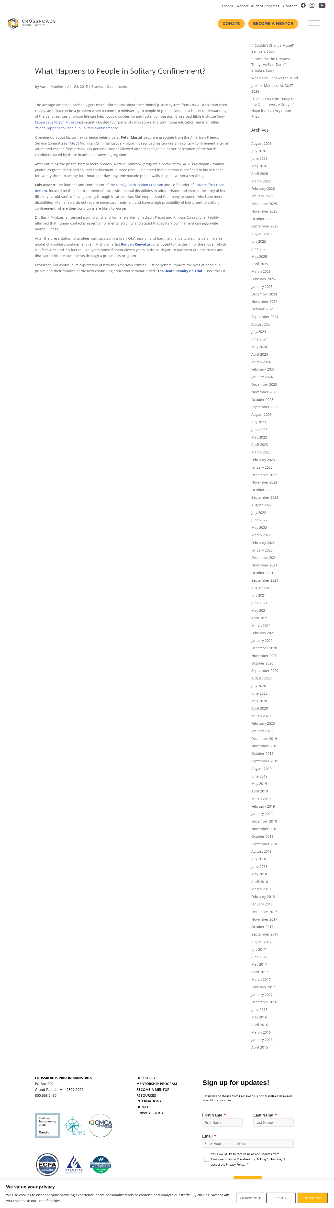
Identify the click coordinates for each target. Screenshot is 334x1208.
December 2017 (264, 911)
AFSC (74, 143)
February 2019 (263, 806)
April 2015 (259, 1047)
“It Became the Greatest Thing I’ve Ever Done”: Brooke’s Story (270, 64)
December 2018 (264, 821)
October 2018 (262, 836)
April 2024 (259, 354)
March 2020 (261, 715)
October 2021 (262, 572)
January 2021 (262, 640)
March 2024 (261, 362)
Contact (290, 6)
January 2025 (262, 286)
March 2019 (261, 798)
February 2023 (263, 459)
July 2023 (258, 422)
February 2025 (263, 279)
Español (226, 6)
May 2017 (259, 964)
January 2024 (262, 376)
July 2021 (258, 595)
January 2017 (262, 994)
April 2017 (259, 972)
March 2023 (261, 452)
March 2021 (261, 625)
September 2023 (264, 407)
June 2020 (259, 693)
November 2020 (264, 655)
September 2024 (264, 316)
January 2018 (262, 904)
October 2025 (262, 218)
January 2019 (262, 813)
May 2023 (259, 437)
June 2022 (259, 520)
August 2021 (261, 588)
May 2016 (259, 1017)
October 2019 (262, 753)
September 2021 (264, 580)
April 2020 (259, 708)
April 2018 (259, 881)
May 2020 (259, 701)
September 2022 (264, 497)
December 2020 (264, 648)
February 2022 (263, 542)
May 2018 (259, 874)
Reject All (281, 1198)
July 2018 (258, 859)
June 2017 (259, 957)
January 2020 (262, 731)
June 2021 (259, 602)
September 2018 (264, 844)
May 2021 (259, 610)
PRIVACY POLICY (149, 1112)
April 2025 (259, 263)
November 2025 (264, 211)
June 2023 (259, 429)
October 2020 (262, 663)
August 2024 (261, 324)
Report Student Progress (258, 6)
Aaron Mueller (51, 86)
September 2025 (264, 226)
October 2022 (262, 489)
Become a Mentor (273, 24)
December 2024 (264, 294)
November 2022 (264, 482)
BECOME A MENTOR (152, 1089)
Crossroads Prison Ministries (58, 122)
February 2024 (263, 369)
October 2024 (262, 309)
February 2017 (263, 987)
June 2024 (259, 339)
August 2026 (261, 143)
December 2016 (264, 1002)
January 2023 (262, 467)
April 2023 (259, 444)
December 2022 (264, 475)
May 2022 (259, 527)
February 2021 (263, 633)
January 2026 (262, 196)
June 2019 (259, 776)
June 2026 (259, 158)
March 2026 (261, 181)
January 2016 (262, 1039)
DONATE (143, 1107)
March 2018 (261, 889)
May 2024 (259, 346)
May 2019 (259, 783)
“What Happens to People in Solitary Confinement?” (77, 128)
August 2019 (261, 768)
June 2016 (259, 1009)
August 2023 (261, 414)
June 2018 (259, 866)
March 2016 (261, 1032)
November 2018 (264, 828)
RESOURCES (146, 1095)
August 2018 (261, 851)
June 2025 (259, 249)
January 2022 (262, 550)
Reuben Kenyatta (135, 244)
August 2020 (261, 678)
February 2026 (263, 188)
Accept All (313, 1198)
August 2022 (261, 505)
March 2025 (261, 271)
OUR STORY (146, 1077)
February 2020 (263, 723)
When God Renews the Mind (274, 78)
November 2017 (264, 919)
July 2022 (258, 512)
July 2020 (258, 685)
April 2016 (259, 1024)
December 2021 (264, 557)
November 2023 (264, 392)
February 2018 (263, 896)
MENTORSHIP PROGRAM (156, 1083)
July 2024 (258, 331)
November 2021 (264, 565)
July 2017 (258, 949)
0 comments (117, 86)
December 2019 (264, 738)
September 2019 (264, 761)
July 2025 (258, 241)
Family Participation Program (139, 184)
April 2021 (259, 618)
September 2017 (264, 934)
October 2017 (262, 926)
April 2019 (259, 791)
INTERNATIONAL (150, 1101)
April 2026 (259, 173)
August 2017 (261, 941)
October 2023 (262, 399)
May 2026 (259, 166)
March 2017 (261, 979)
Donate (231, 24)
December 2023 (264, 384)
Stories (97, 86)
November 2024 (264, 301)
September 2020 (264, 670)
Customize (248, 1198)
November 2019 (264, 746)
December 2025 (264, 203)
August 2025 (261, 233)
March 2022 (261, 535)
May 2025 (259, 256)
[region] (167, 1193)
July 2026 (258, 150)
